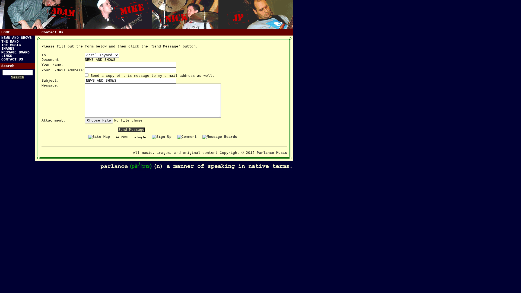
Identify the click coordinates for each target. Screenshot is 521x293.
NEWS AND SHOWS (16, 38)
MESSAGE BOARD (15, 52)
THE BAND (10, 41)
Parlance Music (272, 153)
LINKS (6, 56)
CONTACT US (12, 59)
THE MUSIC (11, 45)
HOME (5, 32)
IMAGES (7, 48)
